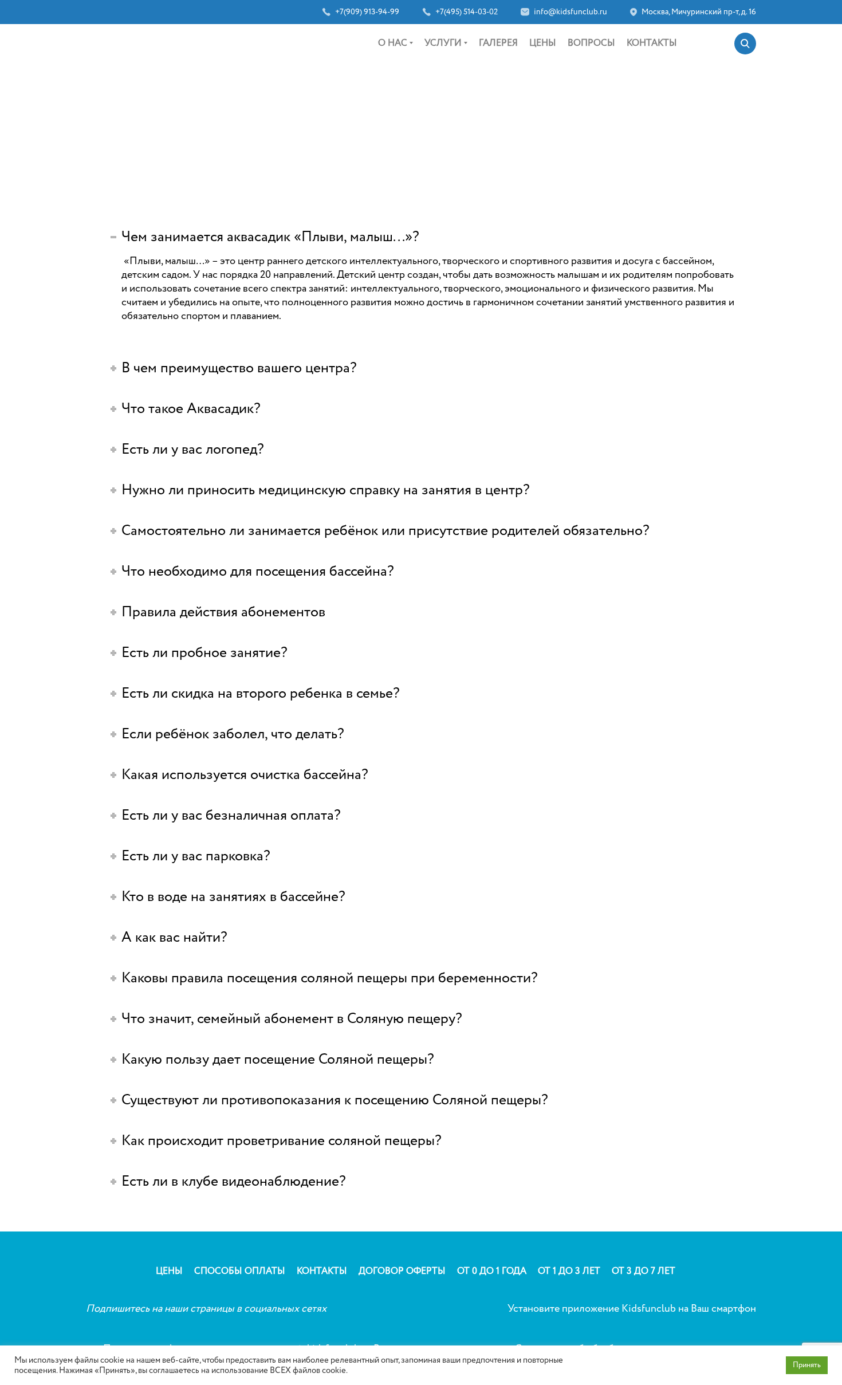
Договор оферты (402, 1271)
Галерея (498, 43)
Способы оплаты (239, 1271)
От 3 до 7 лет (643, 1271)
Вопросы (591, 43)
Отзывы (393, 97)
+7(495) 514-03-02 (466, 12)
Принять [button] (807, 1365)
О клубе (393, 77)
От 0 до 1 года (491, 1271)
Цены (542, 43)
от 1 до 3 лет (447, 97)
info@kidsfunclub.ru (570, 12)
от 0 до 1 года (448, 77)
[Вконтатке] (281, 42)
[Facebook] (252, 42)
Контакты (652, 43)
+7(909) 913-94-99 (367, 12)
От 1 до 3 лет (569, 1271)
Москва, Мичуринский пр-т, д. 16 (699, 12)
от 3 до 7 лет (447, 116)
